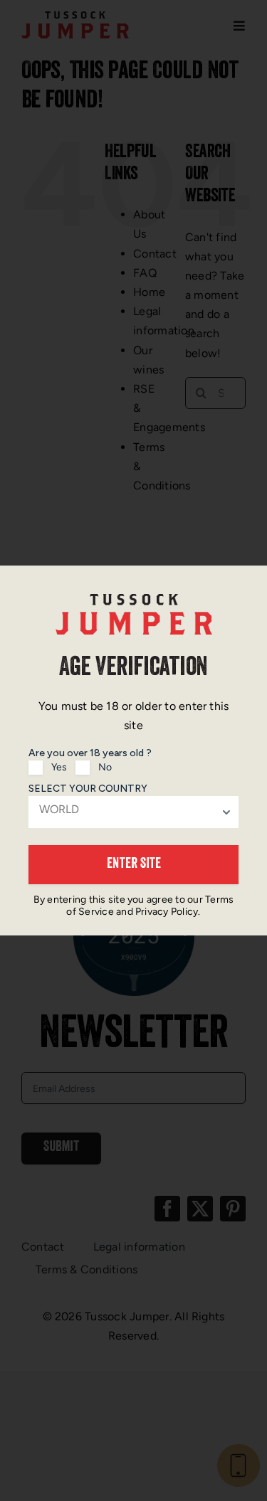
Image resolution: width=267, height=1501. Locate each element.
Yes (59, 767)
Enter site (134, 865)
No (105, 767)
